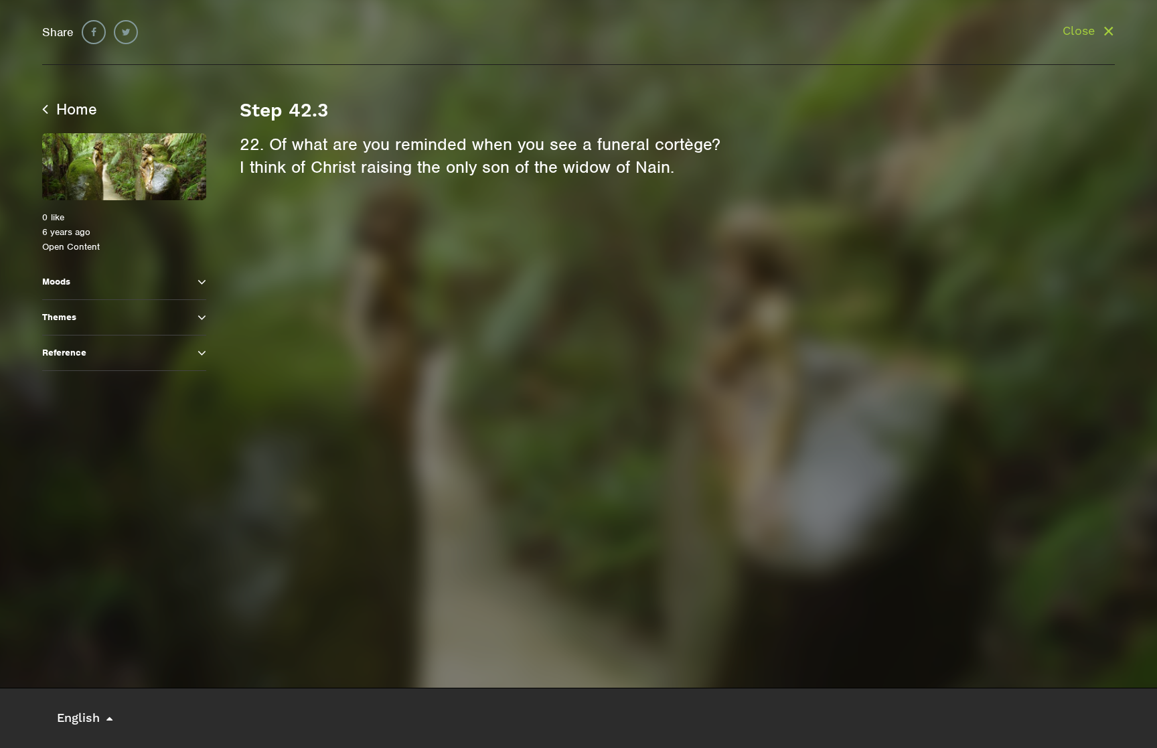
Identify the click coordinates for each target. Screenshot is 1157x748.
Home (74, 109)
